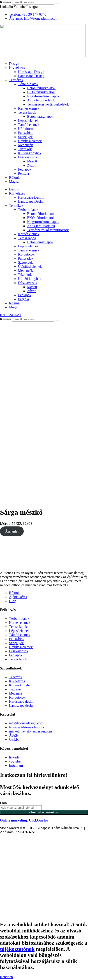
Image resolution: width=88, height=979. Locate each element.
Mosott (32, 161)
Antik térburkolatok (41, 100)
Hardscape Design (31, 72)
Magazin (15, 181)
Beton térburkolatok (41, 88)
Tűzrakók (25, 149)
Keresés (5, 2)
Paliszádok (25, 133)
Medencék (25, 145)
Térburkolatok (28, 84)
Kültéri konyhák (29, 153)
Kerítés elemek (28, 108)
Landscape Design (31, 76)
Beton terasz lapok (40, 116)
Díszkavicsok (27, 157)
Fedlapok (24, 169)
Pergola (23, 173)
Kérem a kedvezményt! (44, 812)
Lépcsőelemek (28, 120)
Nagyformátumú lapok (43, 96)
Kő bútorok (26, 129)
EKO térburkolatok (41, 92)
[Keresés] (56, 3)
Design (14, 64)
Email (4, 803)
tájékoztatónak (17, 949)
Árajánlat (11, 531)
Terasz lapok (27, 112)
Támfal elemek (28, 125)
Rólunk (14, 177)
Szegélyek (25, 137)
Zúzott (31, 165)
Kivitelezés (17, 68)
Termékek (16, 80)
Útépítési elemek (30, 141)
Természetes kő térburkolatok (48, 104)
